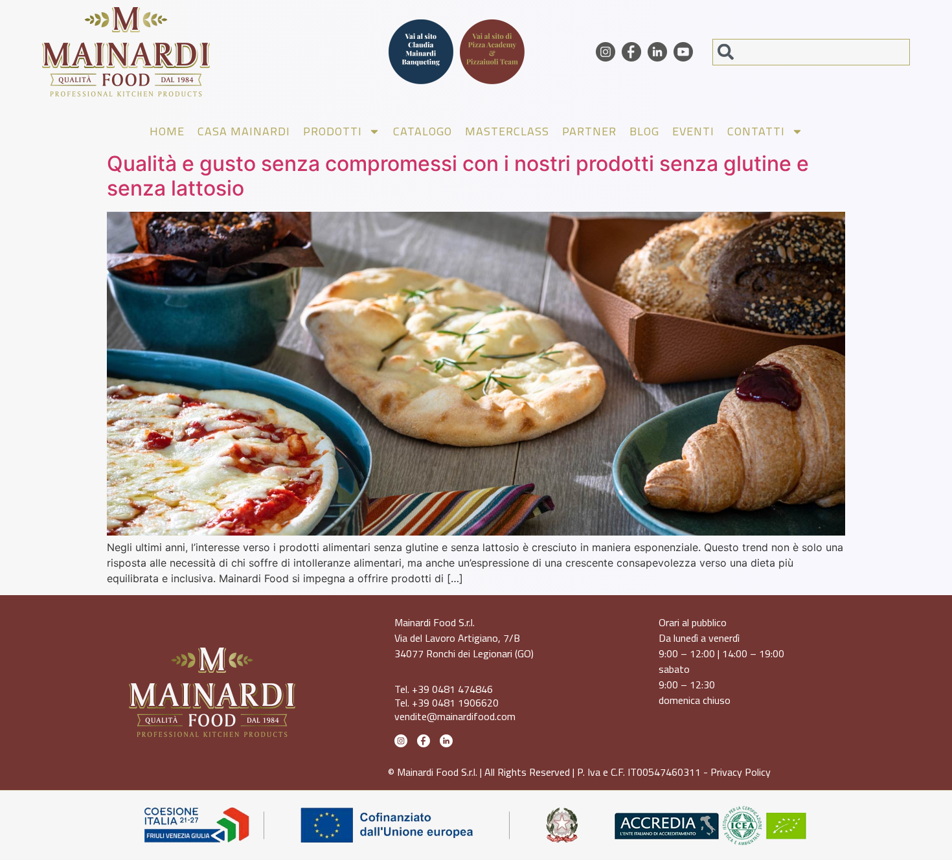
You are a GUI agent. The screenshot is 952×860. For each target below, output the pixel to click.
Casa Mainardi (244, 131)
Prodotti (332, 131)
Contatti (756, 131)
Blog (644, 131)
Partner (589, 131)
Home (167, 131)
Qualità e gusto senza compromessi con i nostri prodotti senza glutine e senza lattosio (458, 176)
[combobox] (811, 52)
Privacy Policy (740, 772)
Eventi (693, 131)
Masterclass (507, 131)
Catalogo (422, 131)
